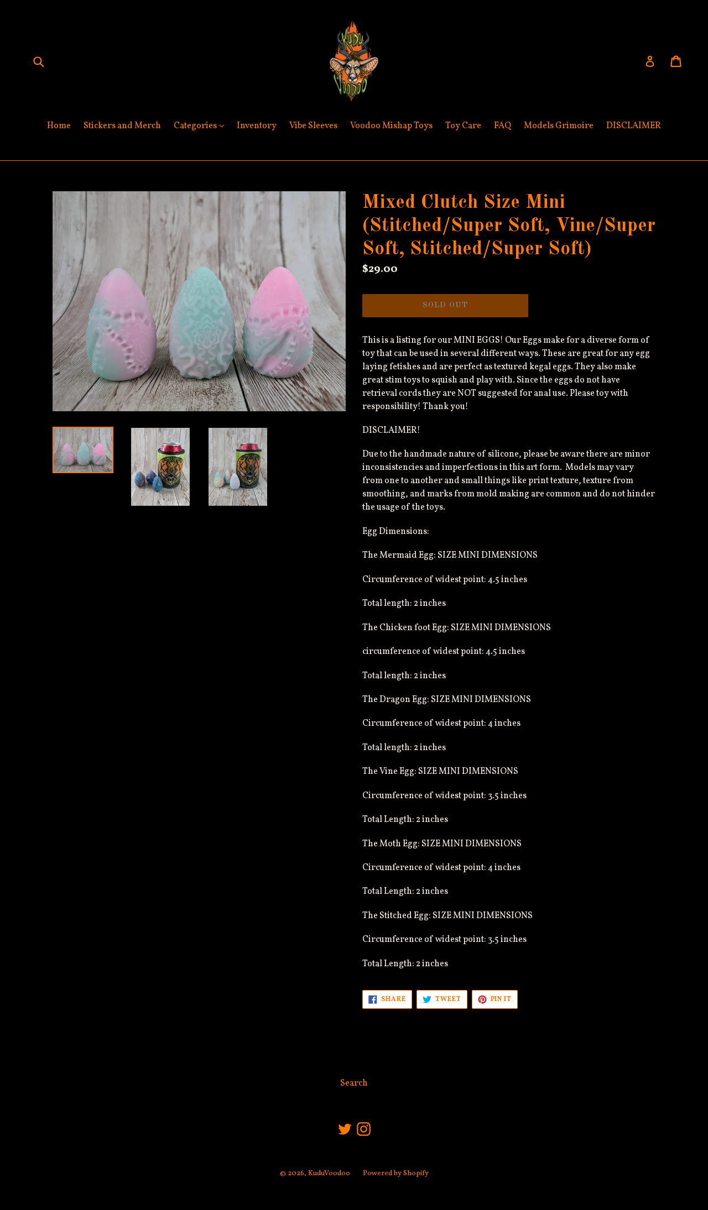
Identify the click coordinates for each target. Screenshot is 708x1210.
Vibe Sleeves (313, 126)
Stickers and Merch (122, 126)
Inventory (257, 126)
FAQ (502, 126)
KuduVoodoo (329, 1173)
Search (354, 1083)
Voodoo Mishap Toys (391, 126)
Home (59, 126)
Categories (202, 125)
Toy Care (463, 126)
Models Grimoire (559, 126)
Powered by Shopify (396, 1173)
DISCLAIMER (633, 126)
